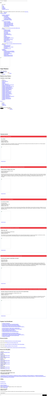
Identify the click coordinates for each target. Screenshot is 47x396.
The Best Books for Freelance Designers (16, 376)
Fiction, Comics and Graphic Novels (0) (8, 84)
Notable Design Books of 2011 (8, 24)
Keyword (2, 0)
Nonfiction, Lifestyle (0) (5, 94)
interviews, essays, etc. (5, 9)
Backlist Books (6, 54)
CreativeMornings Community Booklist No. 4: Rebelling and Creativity (10, 375)
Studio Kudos (6, 387)
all (2, 5)
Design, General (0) (5, 81)
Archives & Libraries (7, 30)
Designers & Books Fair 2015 (8, 55)
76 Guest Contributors (7, 18)
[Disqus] (23, 121)
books (3, 6)
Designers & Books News (8, 34)
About (1, 386)
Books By (3, 74)
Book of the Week (6, 26)
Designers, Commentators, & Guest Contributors (6, 15)
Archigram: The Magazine (6, 323)
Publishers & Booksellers (4, 50)
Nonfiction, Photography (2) (6, 95)
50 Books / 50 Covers (7, 29)
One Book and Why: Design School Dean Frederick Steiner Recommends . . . (13, 326)
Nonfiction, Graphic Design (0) (6, 91)
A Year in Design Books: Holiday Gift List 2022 (9, 330)
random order (4, 105)
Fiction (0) (3, 83)
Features (3, 28)
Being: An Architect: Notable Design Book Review (14, 43)
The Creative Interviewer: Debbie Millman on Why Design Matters (14, 344)
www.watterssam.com (3, 71)
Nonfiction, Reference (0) (6, 97)
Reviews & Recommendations (8, 39)
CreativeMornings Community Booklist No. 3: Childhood (29, 375)
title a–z (1, 101)
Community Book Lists (7, 48)
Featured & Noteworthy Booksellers (9, 51)
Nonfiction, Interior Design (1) (6, 92)
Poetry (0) (3, 99)
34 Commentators (6, 17)
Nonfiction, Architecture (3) (6, 85)
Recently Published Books (8, 53)
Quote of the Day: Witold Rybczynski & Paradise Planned (10, 335)
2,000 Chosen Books (7, 21)
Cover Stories (6, 32)
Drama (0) (3, 82)
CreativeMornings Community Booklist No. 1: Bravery (30, 376)
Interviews (5, 36)
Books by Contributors (7, 22)
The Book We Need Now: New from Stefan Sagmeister (10, 324)
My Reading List (2, 381)
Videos (5, 41)
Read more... (27, 11)
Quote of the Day (6, 38)
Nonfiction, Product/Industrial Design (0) (8, 96)
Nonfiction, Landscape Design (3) (7, 93)
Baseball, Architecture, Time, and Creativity (8, 329)
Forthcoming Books (7, 52)
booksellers (3, 8)
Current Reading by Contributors (9, 25)
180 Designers (6, 16)
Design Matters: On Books (8, 19)
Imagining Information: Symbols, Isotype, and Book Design (11, 328)
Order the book (3, 161)
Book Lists (3, 44)
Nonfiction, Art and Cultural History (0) (8, 86)
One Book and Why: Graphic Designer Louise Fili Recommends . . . (16, 347)
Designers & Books (3, 13)
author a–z (3, 104)
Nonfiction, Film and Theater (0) (7, 89)
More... (13, 377)
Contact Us (4, 386)
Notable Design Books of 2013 (8, 23)
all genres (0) (4, 80)
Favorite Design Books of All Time (7, 377)
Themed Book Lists (7, 40)
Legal (6, 386)
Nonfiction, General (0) (5, 90)
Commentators (5, 352)
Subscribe (5, 12)
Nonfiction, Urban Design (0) (6, 98)
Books (3, 20)
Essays (5, 35)
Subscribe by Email (3, 383)
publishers (3, 7)
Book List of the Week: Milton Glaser (12, 342)
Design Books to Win (7, 33)
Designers (1, 352)
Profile (10, 73)
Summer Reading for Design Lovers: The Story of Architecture (11, 325)
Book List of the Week (7, 31)
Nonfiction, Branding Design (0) (7, 87)
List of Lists (5, 47)
